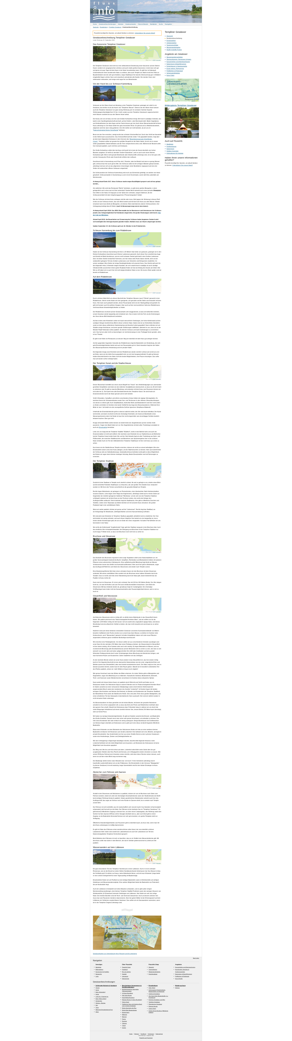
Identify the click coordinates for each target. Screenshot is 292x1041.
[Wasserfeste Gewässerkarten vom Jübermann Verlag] (182, 101)
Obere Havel (125, 1002)
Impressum (125, 976)
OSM (154, 60)
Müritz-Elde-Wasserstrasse (129, 1010)
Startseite (96, 27)
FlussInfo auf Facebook (146, 1037)
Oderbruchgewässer (154, 993)
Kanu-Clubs (170, 75)
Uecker (124, 1027)
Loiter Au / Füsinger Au (102, 996)
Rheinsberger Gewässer (155, 1004)
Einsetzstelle (103, 427)
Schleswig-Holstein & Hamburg (106, 985)
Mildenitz (124, 1014)
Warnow (124, 1016)
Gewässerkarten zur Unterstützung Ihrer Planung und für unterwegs (115, 953)
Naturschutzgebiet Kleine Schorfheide (105, 130)
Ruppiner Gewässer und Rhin (157, 999)
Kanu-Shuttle (179, 978)
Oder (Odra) (152, 987)
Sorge (97, 990)
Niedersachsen (180, 985)
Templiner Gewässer (115, 27)
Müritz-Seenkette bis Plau (129, 1008)
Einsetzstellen (171, 40)
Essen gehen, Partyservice (175, 68)
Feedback (125, 969)
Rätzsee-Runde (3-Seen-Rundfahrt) (132, 999)
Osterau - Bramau (101, 1003)
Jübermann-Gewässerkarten (177, 82)
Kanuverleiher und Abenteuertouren (178, 62)
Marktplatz (153, 24)
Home (95, 24)
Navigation (168, 24)
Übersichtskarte (143, 24)
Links (97, 976)
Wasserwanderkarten (173, 47)
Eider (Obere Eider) (101, 998)
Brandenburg (104, 27)
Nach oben (196, 958)
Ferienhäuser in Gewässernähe (177, 66)
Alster (97, 1011)
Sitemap (136, 1033)
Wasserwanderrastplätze (175, 57)
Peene (124, 1019)
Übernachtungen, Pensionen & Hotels (179, 59)
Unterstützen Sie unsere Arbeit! (182, 165)
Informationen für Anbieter (175, 153)
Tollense (124, 1023)
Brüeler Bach (125, 1012)
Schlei (97, 994)
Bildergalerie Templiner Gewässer (181, 105)
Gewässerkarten (130, 24)
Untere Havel (152, 1008)
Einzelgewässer (153, 974)
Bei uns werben (126, 971)
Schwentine (99, 1001)
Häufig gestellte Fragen (174, 50)
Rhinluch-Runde (153, 1006)
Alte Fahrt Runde (127, 995)
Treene (98, 987)
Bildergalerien (99, 969)
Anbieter (120, 24)
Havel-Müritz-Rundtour (128, 997)
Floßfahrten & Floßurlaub (175, 71)
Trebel (124, 1025)
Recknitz (124, 1021)
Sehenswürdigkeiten (173, 73)
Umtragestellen (171, 43)
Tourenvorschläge (172, 45)
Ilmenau (177, 987)
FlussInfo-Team (126, 967)
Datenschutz (125, 978)
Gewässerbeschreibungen (107, 24)
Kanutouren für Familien (102, 971)
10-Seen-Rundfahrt (127, 993)
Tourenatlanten (153, 969)
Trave (97, 1007)
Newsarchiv (99, 974)
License (158, 60)
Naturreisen (170, 149)
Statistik (124, 974)
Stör (97, 1005)
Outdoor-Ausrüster (173, 151)
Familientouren (171, 146)
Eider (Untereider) (100, 992)
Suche (161, 24)
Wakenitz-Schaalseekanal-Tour (104, 1009)
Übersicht (170, 36)
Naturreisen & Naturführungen (176, 64)
